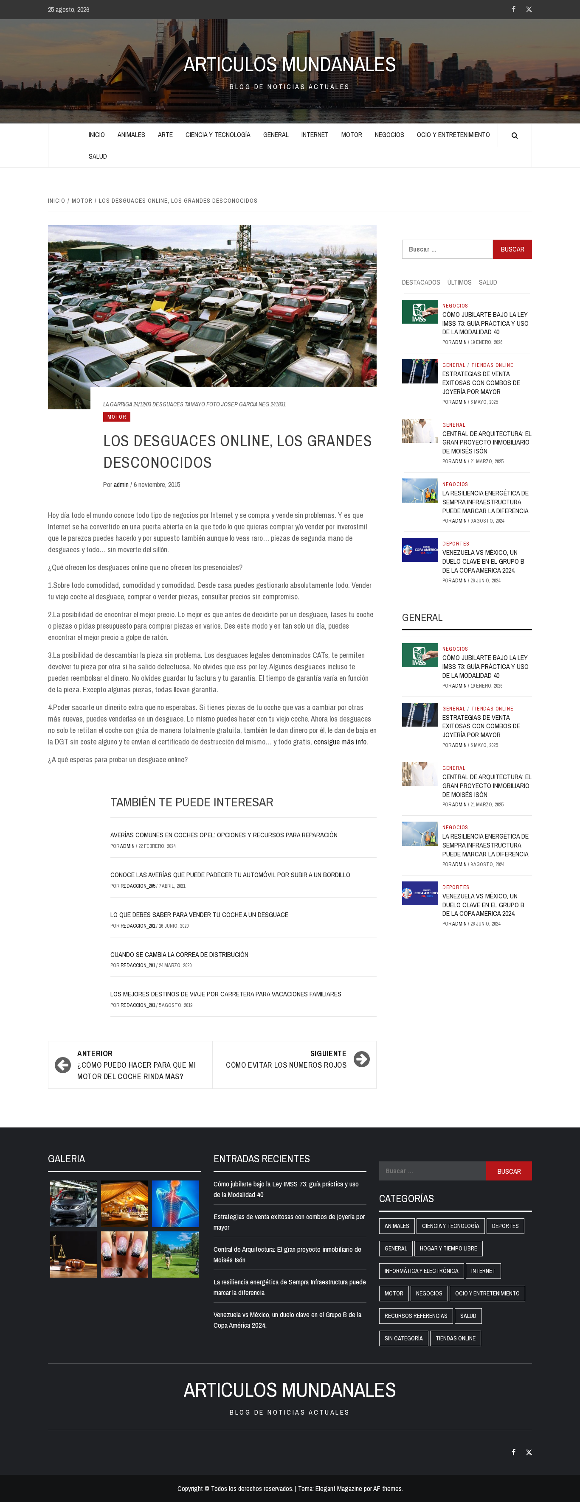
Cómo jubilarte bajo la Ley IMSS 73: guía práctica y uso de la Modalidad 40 (485, 323)
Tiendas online (492, 365)
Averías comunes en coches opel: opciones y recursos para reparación (224, 834)
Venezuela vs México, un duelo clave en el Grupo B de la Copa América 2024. (483, 561)
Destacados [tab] (421, 282)
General (276, 134)
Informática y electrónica (422, 1271)
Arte (165, 134)
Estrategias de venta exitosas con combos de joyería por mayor (481, 382)
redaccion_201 (138, 926)
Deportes (456, 543)
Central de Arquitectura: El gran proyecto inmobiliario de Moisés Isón (487, 442)
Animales (131, 134)
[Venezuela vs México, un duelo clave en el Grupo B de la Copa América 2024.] (420, 549)
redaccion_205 (138, 886)
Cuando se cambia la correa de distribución (179, 954)
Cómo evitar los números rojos (286, 1059)
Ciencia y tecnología (218, 134)
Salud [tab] (488, 282)
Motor (351, 134)
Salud (98, 156)
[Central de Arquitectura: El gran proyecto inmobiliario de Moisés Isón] (420, 430)
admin (122, 484)
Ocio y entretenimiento (453, 134)
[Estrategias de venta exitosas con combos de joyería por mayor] (420, 370)
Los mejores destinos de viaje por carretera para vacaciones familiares (225, 994)
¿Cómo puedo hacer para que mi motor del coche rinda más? (136, 1065)
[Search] (515, 135)
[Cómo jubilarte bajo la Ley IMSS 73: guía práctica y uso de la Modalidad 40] (420, 311)
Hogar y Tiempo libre (448, 1248)
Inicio (97, 134)
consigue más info (340, 741)
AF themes (387, 1488)
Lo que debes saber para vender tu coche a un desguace (199, 914)
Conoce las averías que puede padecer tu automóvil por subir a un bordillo (230, 874)
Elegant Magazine (338, 1488)
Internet (315, 134)
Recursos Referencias (416, 1316)
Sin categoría (404, 1338)
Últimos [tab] (460, 282)
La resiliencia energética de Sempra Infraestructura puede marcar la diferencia (485, 501)
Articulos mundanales (290, 64)
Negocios (389, 134)
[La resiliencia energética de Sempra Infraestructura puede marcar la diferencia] (420, 489)
